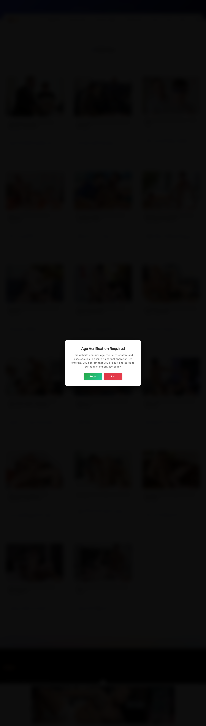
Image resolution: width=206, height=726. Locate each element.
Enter (93, 376)
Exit (113, 376)
